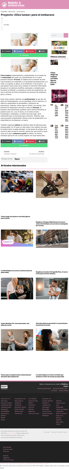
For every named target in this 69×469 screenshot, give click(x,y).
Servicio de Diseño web (60, 388)
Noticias (11, 11)
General (4, 11)
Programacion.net (20, 398)
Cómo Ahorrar (46, 411)
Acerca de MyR (63, 390)
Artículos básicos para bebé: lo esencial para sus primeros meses (51, 324)
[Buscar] (66, 35)
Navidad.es (45, 403)
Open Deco (4, 401)
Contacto (54, 390)
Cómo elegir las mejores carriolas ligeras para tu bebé (54, 78)
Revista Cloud (19, 411)
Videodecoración (6, 407)
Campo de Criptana (62, 409)
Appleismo (18, 403)
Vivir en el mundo (33, 413)
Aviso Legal (46, 432)
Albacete (58, 401)
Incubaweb (18, 405)
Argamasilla (59, 407)
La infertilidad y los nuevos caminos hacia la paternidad (16, 271)
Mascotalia (45, 409)
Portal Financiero (47, 413)
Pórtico (3, 420)
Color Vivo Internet (11, 433)
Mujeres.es (31, 411)
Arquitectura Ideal (6, 405)
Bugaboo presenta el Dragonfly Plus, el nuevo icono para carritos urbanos (52, 272)
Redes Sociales (19, 409)
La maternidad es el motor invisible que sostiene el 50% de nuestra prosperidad (50, 375)
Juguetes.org (46, 405)
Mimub (3, 417)
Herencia (58, 420)
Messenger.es (19, 401)
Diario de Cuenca (61, 413)
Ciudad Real (59, 411)
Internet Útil (18, 413)
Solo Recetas (32, 398)
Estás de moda (33, 401)
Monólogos (45, 407)
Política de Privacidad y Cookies (59, 432)
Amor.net (31, 407)
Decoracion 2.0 (5, 398)
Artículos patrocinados (44, 388)
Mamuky (31, 409)
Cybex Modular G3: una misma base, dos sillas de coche (58, 132)
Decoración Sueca (6, 403)
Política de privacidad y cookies (39, 463)
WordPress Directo (20, 407)
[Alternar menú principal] (65, 4)
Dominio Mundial (47, 401)
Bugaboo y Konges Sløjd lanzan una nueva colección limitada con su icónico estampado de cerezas (52, 223)
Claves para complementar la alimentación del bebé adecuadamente (16, 375)
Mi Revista (45, 415)
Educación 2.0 (46, 398)
